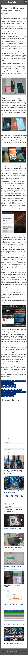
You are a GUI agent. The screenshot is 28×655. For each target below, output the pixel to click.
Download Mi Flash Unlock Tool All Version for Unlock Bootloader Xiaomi (13, 605)
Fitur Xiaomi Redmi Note (7, 380)
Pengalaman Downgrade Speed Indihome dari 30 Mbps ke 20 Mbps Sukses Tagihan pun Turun (14, 624)
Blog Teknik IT (14, 2)
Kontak (25, 651)
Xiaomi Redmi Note (21, 391)
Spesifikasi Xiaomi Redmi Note (8, 391)
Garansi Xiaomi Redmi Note (20, 380)
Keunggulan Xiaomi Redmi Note (8, 387)
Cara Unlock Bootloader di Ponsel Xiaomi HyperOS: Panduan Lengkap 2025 (12, 567)
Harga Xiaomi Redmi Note (7, 382)
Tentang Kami (21, 651)
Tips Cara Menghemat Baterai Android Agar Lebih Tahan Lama (13, 586)
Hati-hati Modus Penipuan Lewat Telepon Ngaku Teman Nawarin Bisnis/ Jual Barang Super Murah (13, 643)
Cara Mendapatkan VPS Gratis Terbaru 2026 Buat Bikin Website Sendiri (13, 491)
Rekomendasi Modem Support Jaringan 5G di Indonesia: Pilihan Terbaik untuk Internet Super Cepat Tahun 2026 (14, 472)
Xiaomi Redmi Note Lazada (8, 396)
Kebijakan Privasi (14, 653)
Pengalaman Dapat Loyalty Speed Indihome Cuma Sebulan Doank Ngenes (13, 510)
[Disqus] (14, 419)
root (22, 284)
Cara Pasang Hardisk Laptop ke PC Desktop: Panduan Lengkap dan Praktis (13, 529)
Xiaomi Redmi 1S (5, 19)
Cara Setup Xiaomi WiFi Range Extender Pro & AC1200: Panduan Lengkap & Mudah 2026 (13, 548)
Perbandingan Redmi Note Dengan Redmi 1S (11, 389)
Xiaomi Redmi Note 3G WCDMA (8, 394)
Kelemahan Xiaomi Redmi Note (8, 385)
